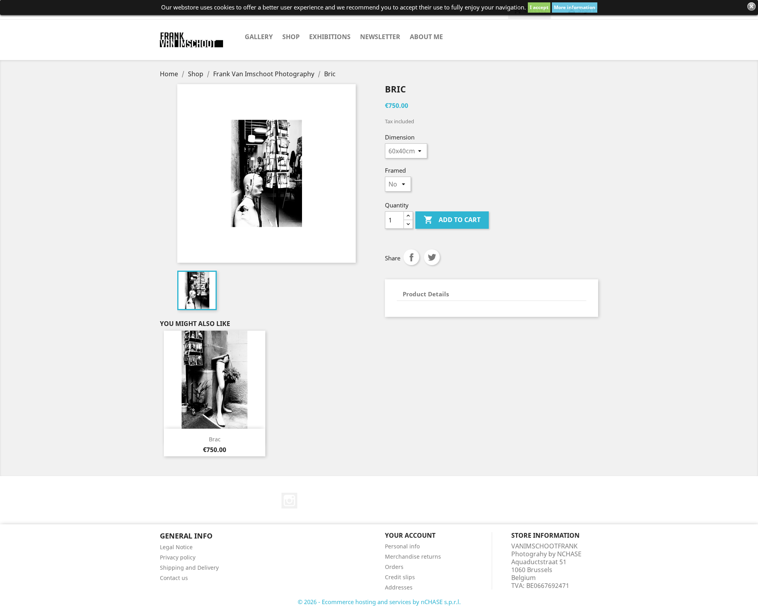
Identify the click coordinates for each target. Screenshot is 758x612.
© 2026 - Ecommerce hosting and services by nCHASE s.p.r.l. (379, 602)
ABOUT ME (426, 36)
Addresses (399, 587)
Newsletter (380, 36)
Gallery (259, 36)
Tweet (432, 257)
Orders (394, 567)
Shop (291, 36)
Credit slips (400, 577)
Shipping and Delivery (189, 567)
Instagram (289, 500)
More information (574, 7)
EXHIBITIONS (330, 36)
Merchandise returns (413, 556)
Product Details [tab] (426, 294)
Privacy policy (177, 557)
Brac (215, 439)
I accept (539, 7)
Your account (410, 535)
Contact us (174, 578)
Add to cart (452, 219)
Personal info (402, 546)
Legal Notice (176, 547)
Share (411, 257)
